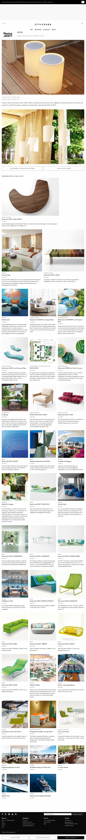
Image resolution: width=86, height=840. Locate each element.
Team (3, 831)
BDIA (45, 833)
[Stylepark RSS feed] (16, 824)
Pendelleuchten (15, 107)
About (54, 29)
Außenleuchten (6, 107)
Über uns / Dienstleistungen (8, 830)
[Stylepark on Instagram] (5, 824)
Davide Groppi (27, 45)
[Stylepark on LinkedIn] (12, 824)
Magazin (46, 29)
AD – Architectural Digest (49, 830)
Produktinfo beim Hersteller (43, 837)
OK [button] (83, 2)
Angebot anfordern (15, 837)
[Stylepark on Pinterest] (9, 824)
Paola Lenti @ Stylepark (63, 178)
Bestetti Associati (38, 45)
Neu (31, 29)
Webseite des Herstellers (70, 837)
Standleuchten (15, 109)
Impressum (25, 830)
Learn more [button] (50, 2)
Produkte (38, 29)
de (3, 23)
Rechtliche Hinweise (27, 831)
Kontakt (3, 833)
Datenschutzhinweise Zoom (29, 833)
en (5, 23)
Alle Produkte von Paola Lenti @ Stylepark (22, 178)
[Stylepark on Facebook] (2, 824)
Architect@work (47, 831)
